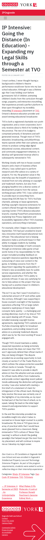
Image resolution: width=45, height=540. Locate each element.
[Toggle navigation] (5, 18)
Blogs (15, 474)
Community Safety (8, 528)
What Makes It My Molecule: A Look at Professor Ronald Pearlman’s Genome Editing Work (28, 492)
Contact (5, 518)
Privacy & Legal (7, 530)
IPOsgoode (8, 12)
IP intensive (16, 110)
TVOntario (28, 477)
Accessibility (6, 532)
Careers (5, 535)
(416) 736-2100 (8, 521)
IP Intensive (24, 474)
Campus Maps (7, 523)
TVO (37, 110)
